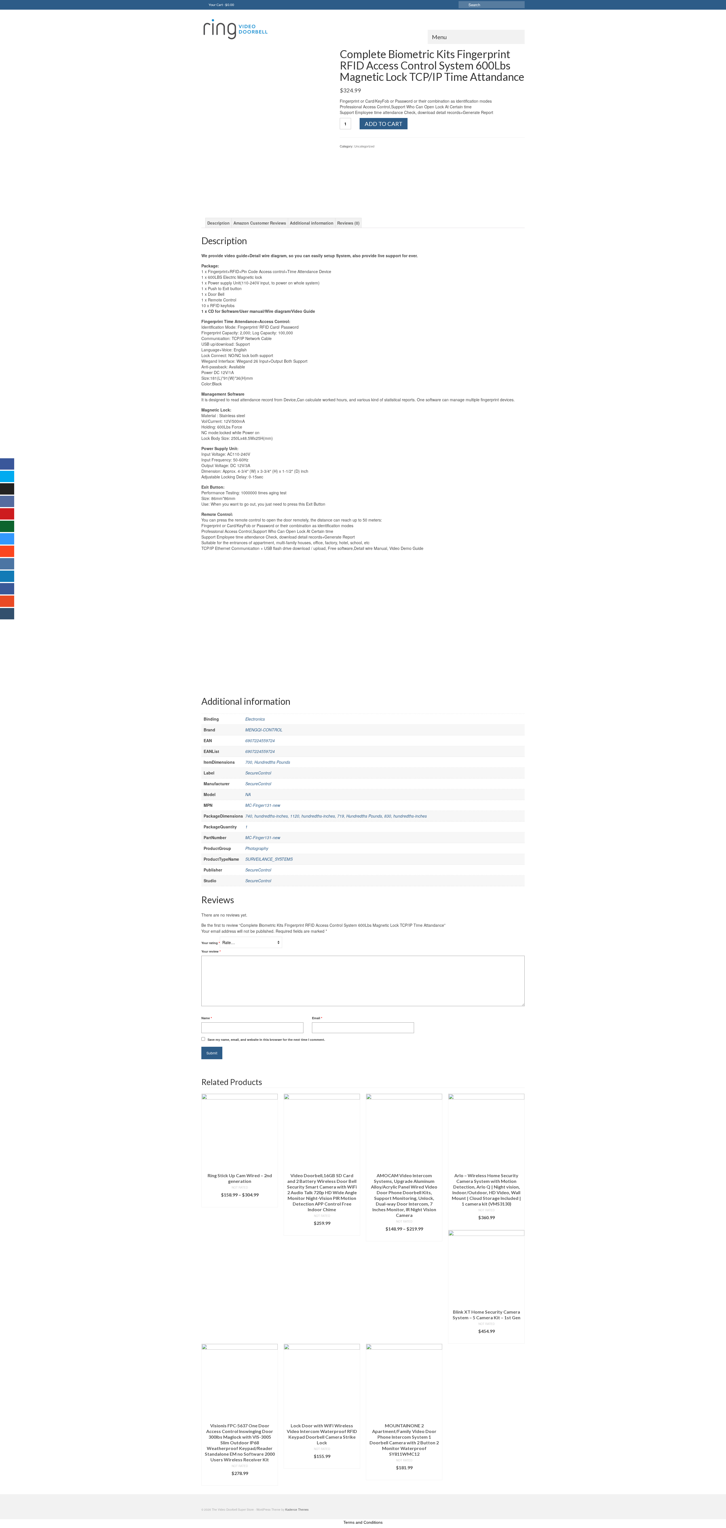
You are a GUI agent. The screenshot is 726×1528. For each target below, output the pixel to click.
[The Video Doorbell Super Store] (252, 29)
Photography (256, 848)
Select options (239, 1203)
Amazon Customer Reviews (259, 223)
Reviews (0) (348, 223)
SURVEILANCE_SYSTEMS (269, 859)
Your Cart (221, 5)
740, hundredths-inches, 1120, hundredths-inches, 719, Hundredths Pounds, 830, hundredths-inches (336, 816)
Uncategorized (364, 146)
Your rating (210, 943)
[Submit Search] (463, 4)
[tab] (218, 223)
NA (248, 794)
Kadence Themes (297, 1510)
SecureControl (258, 773)
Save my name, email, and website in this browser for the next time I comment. (266, 1039)
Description (218, 223)
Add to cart (383, 123)
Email (317, 1018)
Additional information (312, 223)
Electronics (255, 719)
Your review (211, 951)
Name (206, 1018)
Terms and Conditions (363, 1522)
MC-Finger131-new (262, 805)
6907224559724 (260, 740)
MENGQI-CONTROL (263, 730)
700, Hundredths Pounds (267, 762)
